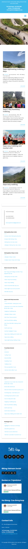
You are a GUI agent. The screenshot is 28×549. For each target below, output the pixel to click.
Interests (6, 352)
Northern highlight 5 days (10, 331)
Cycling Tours (7, 355)
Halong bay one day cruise (10, 242)
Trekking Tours (17, 116)
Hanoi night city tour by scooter (12, 288)
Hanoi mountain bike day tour (11, 285)
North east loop (8, 328)
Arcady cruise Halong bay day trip (12, 236)
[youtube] (18, 457)
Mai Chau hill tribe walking (10, 320)
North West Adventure (9, 410)
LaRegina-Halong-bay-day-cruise (12, 245)
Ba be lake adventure (9, 386)
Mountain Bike (7, 358)
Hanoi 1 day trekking (9, 282)
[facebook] (6, 457)
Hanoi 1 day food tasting (10, 279)
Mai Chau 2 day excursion (10, 317)
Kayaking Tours (8, 361)
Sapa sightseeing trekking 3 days (14, 70)
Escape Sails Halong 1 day (10, 239)
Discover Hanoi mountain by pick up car (13, 389)
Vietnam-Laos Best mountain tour (12, 434)
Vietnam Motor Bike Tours (10, 370)
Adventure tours (6, 116)
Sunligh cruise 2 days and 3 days (12, 260)
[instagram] (14, 457)
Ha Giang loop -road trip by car (12, 392)
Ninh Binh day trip (8, 291)
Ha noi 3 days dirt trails (9, 398)
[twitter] (10, 457)
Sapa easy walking (8, 337)
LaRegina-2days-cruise (10, 257)
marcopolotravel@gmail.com (14, 10)
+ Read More (22, 86)
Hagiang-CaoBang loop (10, 311)
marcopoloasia (13, 74)
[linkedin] (22, 457)
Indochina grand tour (9, 428)
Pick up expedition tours (10, 367)
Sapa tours (7, 75)
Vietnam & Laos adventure (10, 431)
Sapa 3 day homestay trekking (11, 110)
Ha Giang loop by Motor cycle (11, 395)
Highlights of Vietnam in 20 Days (12, 425)
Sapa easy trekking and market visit (12, 147)
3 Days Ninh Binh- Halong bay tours (12, 303)
